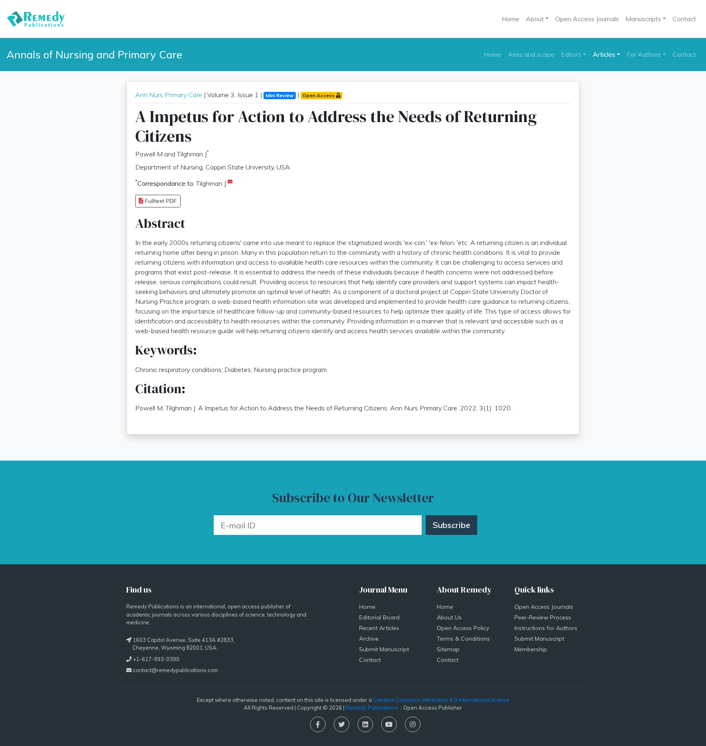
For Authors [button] (644, 54)
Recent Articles (379, 628)
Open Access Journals (587, 19)
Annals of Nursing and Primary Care (94, 54)
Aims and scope (531, 54)
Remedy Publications (372, 707)
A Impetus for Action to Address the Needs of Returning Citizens (336, 126)
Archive (369, 638)
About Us (449, 617)
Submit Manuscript (384, 649)
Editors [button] (571, 54)
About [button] (535, 19)
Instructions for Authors (545, 628)
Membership (530, 649)
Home (510, 19)
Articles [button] (604, 54)
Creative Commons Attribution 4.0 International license (441, 700)
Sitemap (448, 649)
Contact (684, 19)
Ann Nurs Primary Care (168, 95)
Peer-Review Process (542, 617)
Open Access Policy (463, 628)
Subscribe (451, 525)
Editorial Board (379, 617)
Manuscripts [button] (643, 19)
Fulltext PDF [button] (160, 201)
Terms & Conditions (463, 638)
